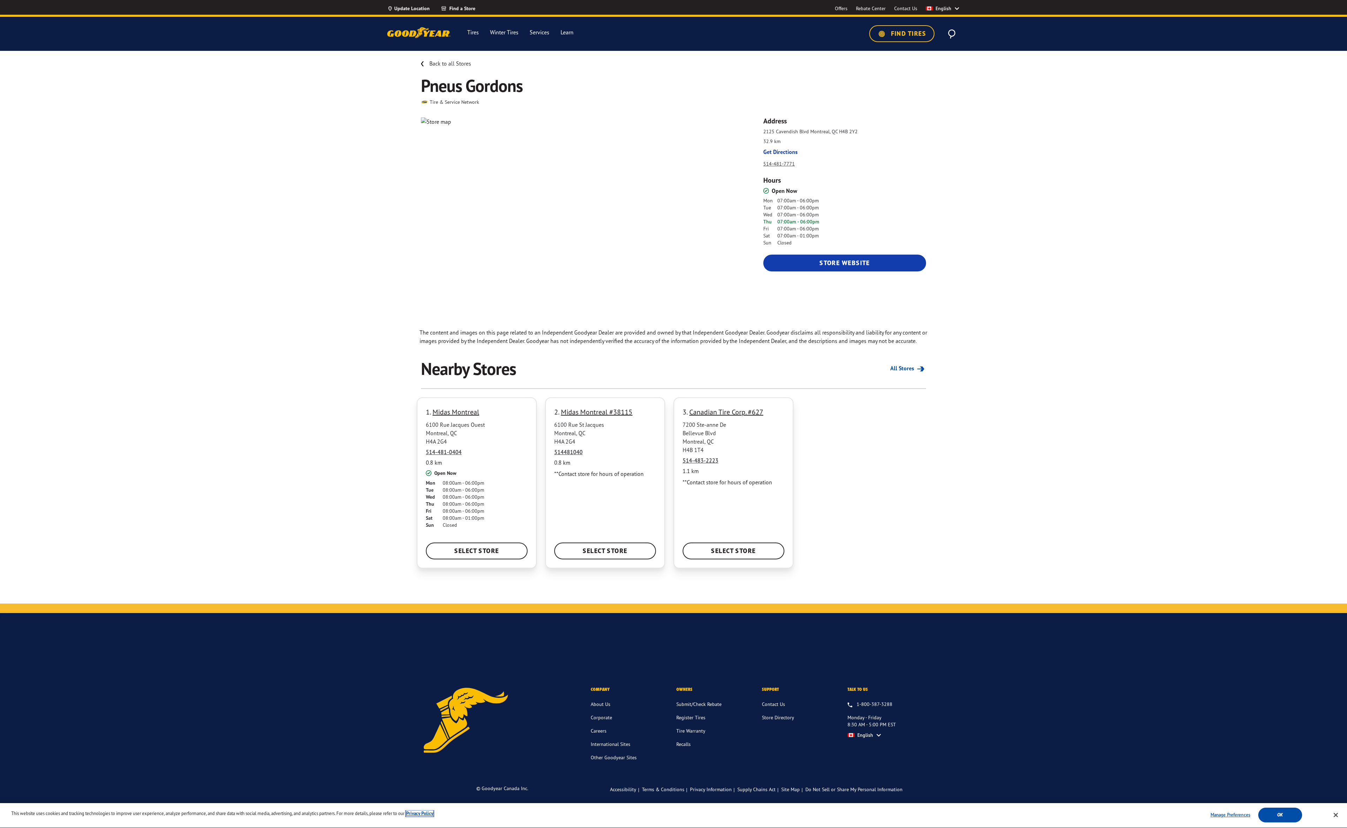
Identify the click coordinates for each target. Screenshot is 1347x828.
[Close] (1335, 815)
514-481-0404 (444, 452)
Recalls (683, 744)
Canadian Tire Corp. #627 (726, 412)
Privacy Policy (419, 813)
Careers (599, 731)
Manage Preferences (1230, 814)
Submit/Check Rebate (699, 704)
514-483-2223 (700, 460)
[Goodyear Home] (418, 32)
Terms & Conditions (663, 789)
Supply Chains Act (756, 789)
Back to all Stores (450, 63)
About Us (600, 704)
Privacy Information (711, 789)
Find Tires (907, 33)
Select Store (476, 551)
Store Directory (778, 717)
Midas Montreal (456, 412)
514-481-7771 (779, 164)
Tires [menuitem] (473, 32)
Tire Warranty (690, 731)
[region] (673, 815)
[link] (471, 8)
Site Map (790, 789)
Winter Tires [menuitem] (504, 32)
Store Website (844, 263)
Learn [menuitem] (567, 32)
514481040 (568, 452)
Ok (1280, 815)
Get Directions (780, 151)
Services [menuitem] (539, 32)
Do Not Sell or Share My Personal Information (854, 789)
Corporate (601, 717)
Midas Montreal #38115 (596, 412)
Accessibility (623, 789)
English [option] (943, 8)
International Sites (610, 744)
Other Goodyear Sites (614, 757)
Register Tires (690, 717)
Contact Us (773, 704)
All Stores (903, 368)
